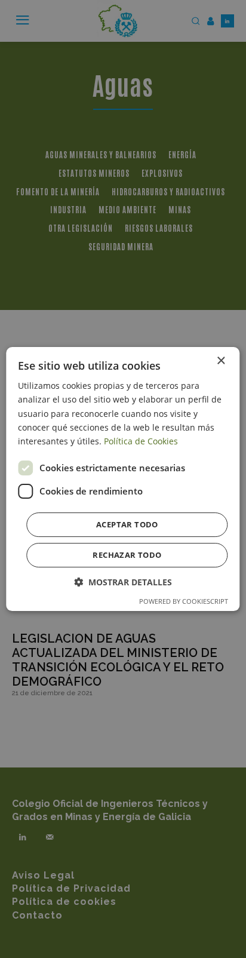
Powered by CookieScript (183, 601)
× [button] (220, 361)
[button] (123, 582)
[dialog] (122, 479)
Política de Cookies (141, 441)
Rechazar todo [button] (127, 554)
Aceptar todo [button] (127, 524)
